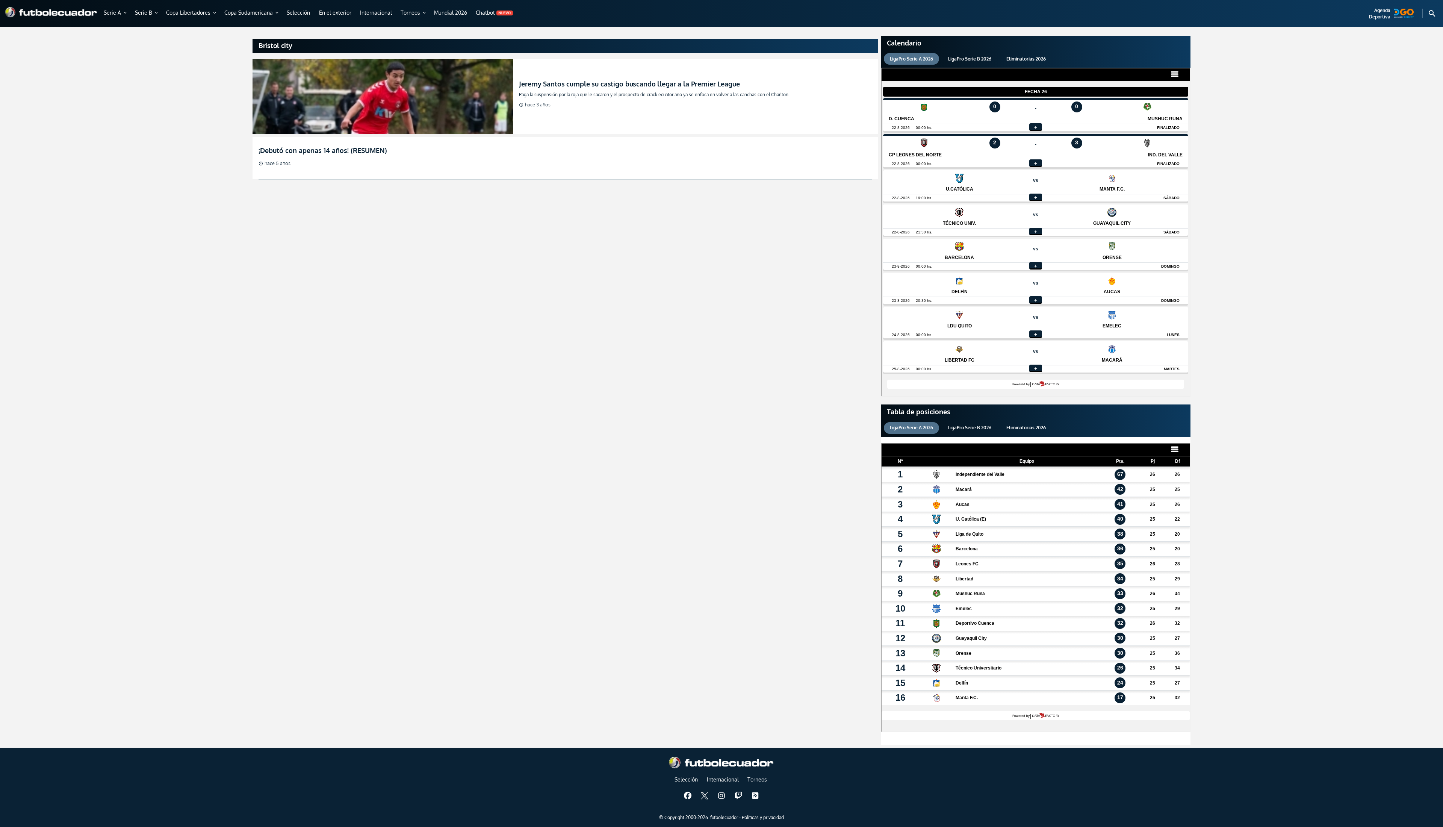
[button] (115, 13)
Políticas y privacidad (763, 817)
